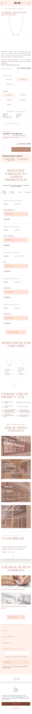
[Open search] (6, 3)
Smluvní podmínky (6, 667)
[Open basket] (29, 3)
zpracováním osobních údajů (19, 657)
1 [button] (13, 556)
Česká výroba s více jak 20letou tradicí (24, 415)
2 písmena (22, 95)
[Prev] (4, 33)
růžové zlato (9, 84)
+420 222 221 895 (9, 159)
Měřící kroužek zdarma (25, 402)
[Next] (28, 33)
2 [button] (18, 385)
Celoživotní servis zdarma (8, 402)
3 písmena (9, 100)
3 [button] (18, 556)
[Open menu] (2, 3)
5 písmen (9, 104)
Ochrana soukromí (23, 666)
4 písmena (22, 100)
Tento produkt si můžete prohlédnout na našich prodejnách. (25, 411)
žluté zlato (23, 79)
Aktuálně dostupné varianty (11, 137)
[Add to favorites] (13, 375)
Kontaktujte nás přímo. (19, 135)
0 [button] (13, 385)
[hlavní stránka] (17, 4)
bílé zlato (9, 79)
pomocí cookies (19, 696)
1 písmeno (9, 95)
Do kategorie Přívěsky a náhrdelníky (14, 8)
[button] (28, 365)
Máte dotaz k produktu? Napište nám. (9, 415)
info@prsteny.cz (23, 159)
